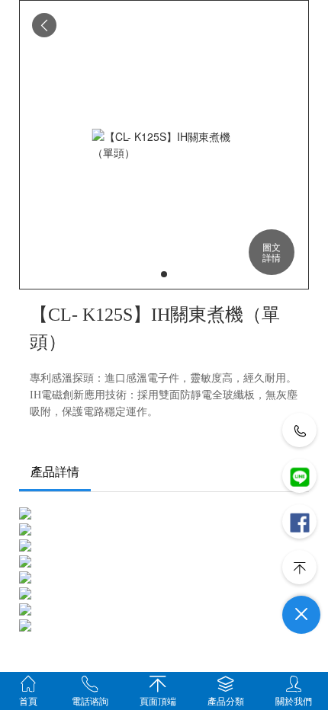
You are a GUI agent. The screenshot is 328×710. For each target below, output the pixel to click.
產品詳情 (55, 471)
